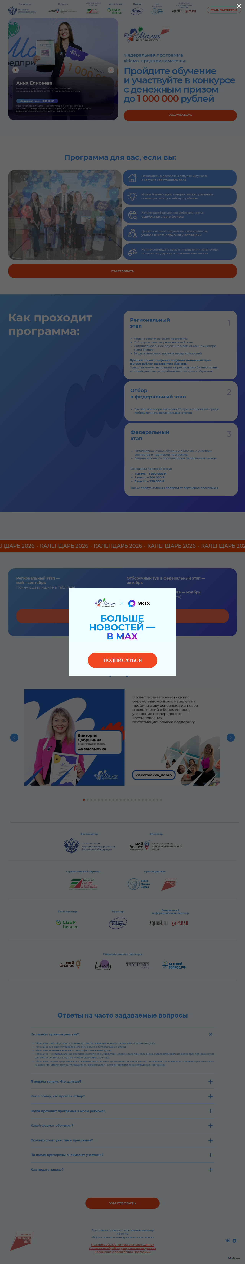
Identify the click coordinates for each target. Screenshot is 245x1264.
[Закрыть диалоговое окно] (239, 6)
